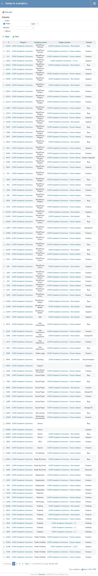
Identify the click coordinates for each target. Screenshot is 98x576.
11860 (8, 475)
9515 (8, 142)
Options (8, 31)
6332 (8, 259)
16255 (8, 222)
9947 (8, 137)
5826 (8, 167)
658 (8, 195)
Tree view (8, 12)
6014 (8, 519)
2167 (8, 290)
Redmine (42, 574)
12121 (8, 102)
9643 (8, 510)
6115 (8, 515)
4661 (8, 348)
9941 (8, 317)
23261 (8, 61)
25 (50, 564)
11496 (8, 546)
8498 (8, 153)
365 (8, 277)
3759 (8, 285)
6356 (8, 162)
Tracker (89, 42)
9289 (8, 132)
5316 (8, 331)
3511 (8, 527)
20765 (8, 85)
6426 (8, 371)
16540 (8, 46)
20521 (8, 91)
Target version (64, 42)
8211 (8, 51)
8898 (8, 388)
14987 (8, 108)
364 (8, 185)
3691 (8, 201)
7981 (8, 375)
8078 (8, 158)
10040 (8, 250)
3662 (8, 441)
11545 (8, 122)
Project (23, 42)
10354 (8, 542)
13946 (8, 74)
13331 (8, 413)
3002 (8, 448)
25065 (8, 423)
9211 (8, 148)
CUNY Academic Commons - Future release (64, 51)
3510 (8, 523)
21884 (8, 453)
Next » (27, 564)
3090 (8, 353)
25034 (8, 69)
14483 (8, 301)
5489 (8, 396)
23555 (8, 434)
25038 (8, 493)
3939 (8, 180)
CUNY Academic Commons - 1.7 (64, 523)
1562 (8, 190)
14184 (8, 537)
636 (8, 266)
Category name (40, 42)
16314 (8, 96)
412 (8, 56)
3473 (8, 342)
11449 (8, 312)
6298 (8, 336)
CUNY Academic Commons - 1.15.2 (64, 546)
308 (8, 485)
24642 (8, 366)
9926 (8, 127)
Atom (85, 569)
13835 (8, 238)
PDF (94, 569)
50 (53, 564)
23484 (8, 216)
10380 (8, 233)
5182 (8, 392)
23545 (8, 79)
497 (8, 173)
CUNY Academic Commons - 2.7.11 (64, 61)
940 (8, 497)
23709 (8, 212)
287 (8, 281)
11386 (8, 306)
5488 (8, 401)
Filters (7, 21)
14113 (8, 244)
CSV (90, 569)
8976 (8, 465)
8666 (8, 359)
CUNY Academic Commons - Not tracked (64, 46)
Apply (7, 36)
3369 (8, 470)
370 (8, 490)
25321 (8, 65)
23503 (8, 459)
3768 (8, 552)
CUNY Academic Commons (22, 46)
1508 (8, 295)
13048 (8, 417)
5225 (8, 480)
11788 (8, 117)
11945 (8, 502)
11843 (8, 228)
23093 (8, 437)
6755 (8, 254)
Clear (17, 36)
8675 (8, 324)
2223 (8, 207)
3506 (8, 532)
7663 (8, 381)
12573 (8, 113)
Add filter (6, 28)
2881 (8, 557)
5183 (8, 408)
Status (7, 23)
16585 (8, 506)
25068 (8, 430)
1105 (8, 273)
